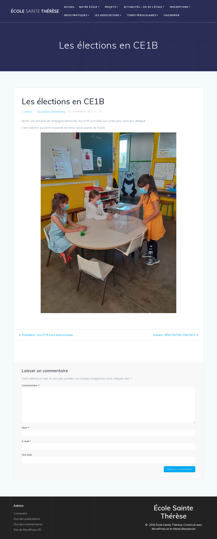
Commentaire (31, 385)
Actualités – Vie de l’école (143, 6)
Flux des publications (27, 519)
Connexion (20, 513)
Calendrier (172, 15)
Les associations (107, 15)
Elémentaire (58, 111)
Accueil (69, 6)
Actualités (43, 111)
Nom (25, 427)
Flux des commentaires (28, 524)
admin (28, 111)
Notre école (88, 6)
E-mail (26, 441)
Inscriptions (179, 6)
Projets (110, 6)
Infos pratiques (75, 15)
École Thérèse (35, 11)
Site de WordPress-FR (27, 530)
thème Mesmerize (184, 529)
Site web (27, 454)
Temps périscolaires (141, 15)
